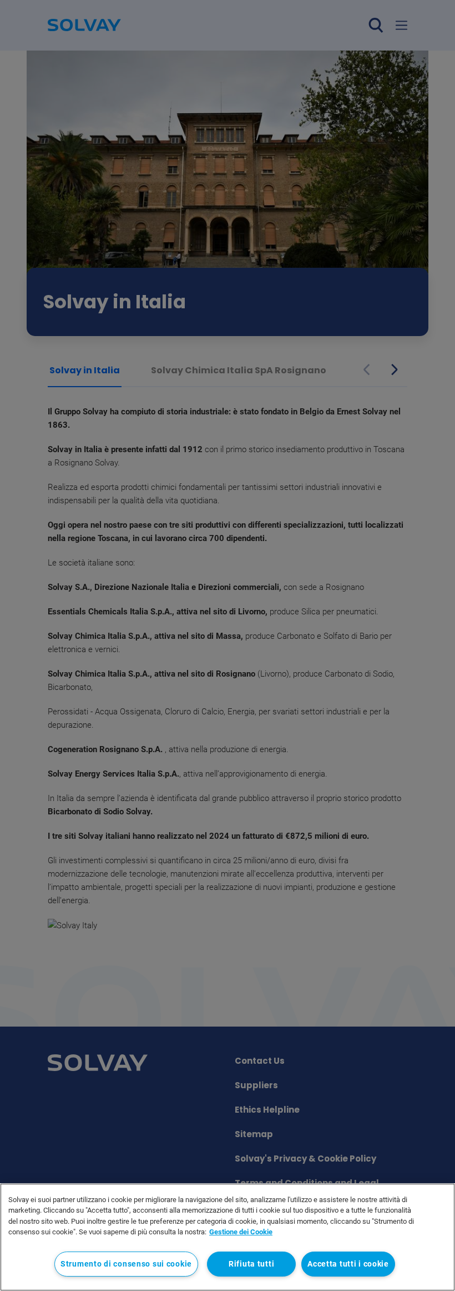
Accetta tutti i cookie (348, 1264)
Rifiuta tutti (251, 1264)
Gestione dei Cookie (240, 1232)
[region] (227, 1237)
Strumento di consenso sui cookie (126, 1264)
